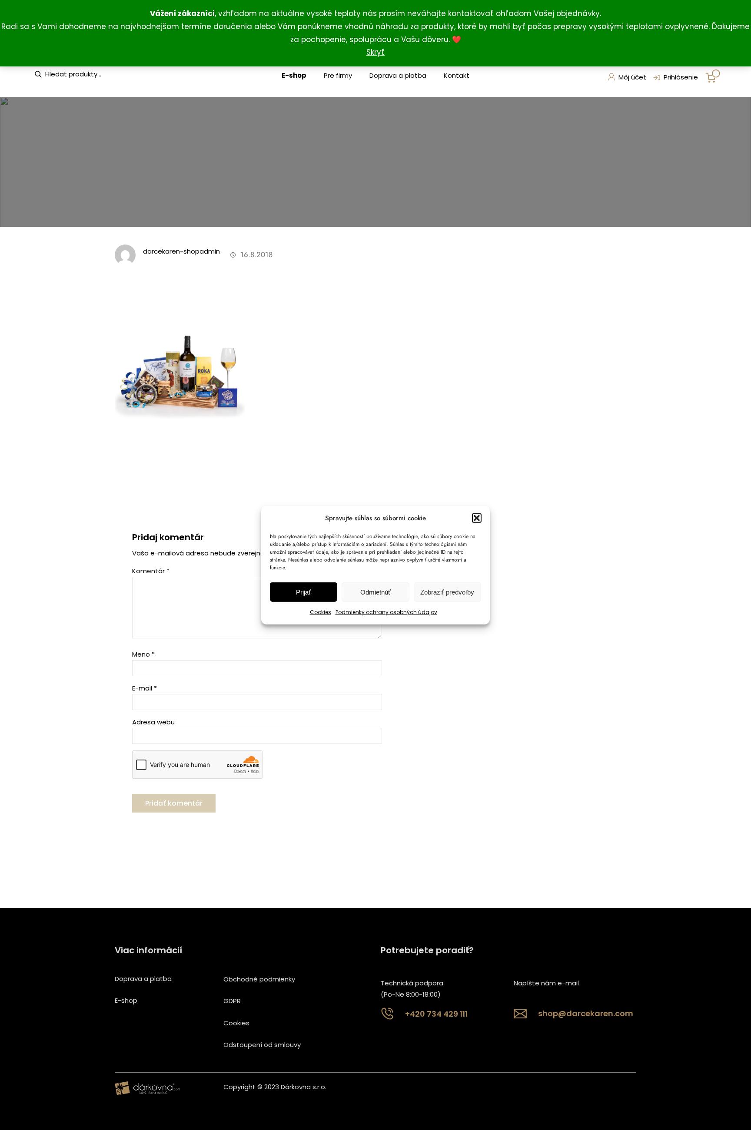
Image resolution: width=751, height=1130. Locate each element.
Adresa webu (153, 722)
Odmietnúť (375, 592)
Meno (143, 654)
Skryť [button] (375, 52)
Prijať (303, 592)
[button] (476, 518)
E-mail (144, 688)
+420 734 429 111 (436, 1013)
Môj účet (632, 77)
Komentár (150, 570)
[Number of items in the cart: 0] (712, 76)
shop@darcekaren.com (585, 1013)
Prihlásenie (681, 77)
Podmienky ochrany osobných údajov (386, 612)
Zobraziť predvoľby (447, 592)
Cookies (320, 612)
